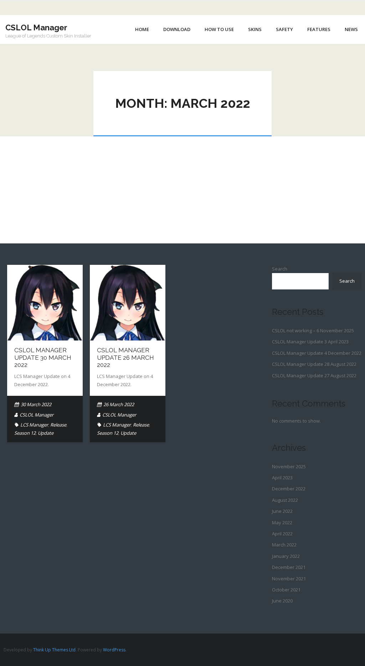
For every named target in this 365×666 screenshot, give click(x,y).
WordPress (114, 650)
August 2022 (285, 500)
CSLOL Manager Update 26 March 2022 (125, 357)
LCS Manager (34, 425)
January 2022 (286, 556)
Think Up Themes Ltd (54, 650)
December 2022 (288, 488)
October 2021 (286, 589)
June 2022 (282, 511)
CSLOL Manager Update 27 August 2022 (314, 375)
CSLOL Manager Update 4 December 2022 (316, 353)
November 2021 (289, 578)
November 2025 (289, 466)
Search (279, 269)
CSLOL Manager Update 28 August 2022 (314, 364)
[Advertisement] (182, 190)
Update (45, 433)
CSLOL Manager (36, 415)
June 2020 (282, 600)
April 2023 (282, 477)
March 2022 (284, 544)
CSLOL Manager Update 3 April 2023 (310, 341)
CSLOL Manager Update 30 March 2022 (42, 357)
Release (58, 425)
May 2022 (282, 522)
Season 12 (25, 433)
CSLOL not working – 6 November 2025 (313, 330)
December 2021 (288, 567)
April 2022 (282, 533)
